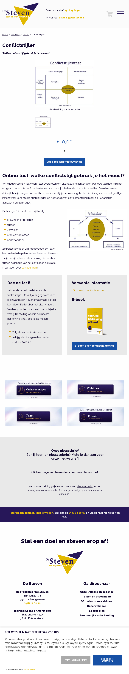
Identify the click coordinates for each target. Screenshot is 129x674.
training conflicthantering (91, 290)
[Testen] (33, 415)
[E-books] (95, 415)
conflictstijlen (29, 267)
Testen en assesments (97, 596)
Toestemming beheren (75, 660)
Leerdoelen (97, 610)
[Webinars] (95, 389)
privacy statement (29, 669)
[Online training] (33, 389)
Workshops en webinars (96, 601)
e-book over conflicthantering (94, 345)
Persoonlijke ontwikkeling (97, 615)
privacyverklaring (84, 486)
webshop (15, 34)
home (5, 34)
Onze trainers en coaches (97, 591)
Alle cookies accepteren (107, 660)
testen (26, 34)
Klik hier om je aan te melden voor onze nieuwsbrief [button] (64, 472)
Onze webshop (97, 606)
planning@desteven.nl (72, 17)
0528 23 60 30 (72, 10)
